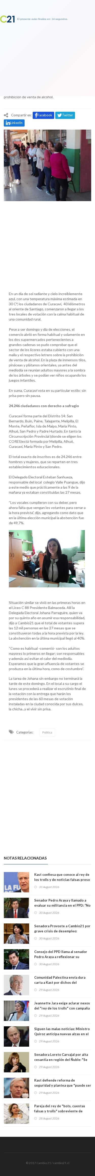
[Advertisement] (47, 245)
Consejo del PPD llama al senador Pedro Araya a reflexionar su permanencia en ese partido (60, 957)
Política (47, 732)
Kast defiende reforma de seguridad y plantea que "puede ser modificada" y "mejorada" (62, 1085)
